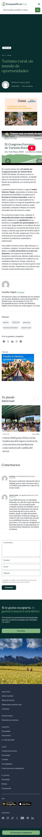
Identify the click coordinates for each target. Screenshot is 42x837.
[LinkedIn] (12, 341)
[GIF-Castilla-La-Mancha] (18, 355)
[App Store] (25, 802)
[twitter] (17, 818)
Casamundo (6, 788)
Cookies (5, 759)
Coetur (6, 434)
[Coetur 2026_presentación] (21, 406)
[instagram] (8, 818)
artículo (6, 322)
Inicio (3, 55)
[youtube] (22, 818)
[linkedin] (32, 818)
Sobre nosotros (7, 696)
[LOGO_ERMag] (14, 3)
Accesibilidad (7, 764)
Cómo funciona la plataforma (13, 768)
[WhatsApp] (17, 341)
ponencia (26, 322)
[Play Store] (9, 802)
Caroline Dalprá (24, 82)
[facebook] (3, 818)
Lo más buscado (8, 740)
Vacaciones (6, 735)
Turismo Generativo (10, 328)
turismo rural (26, 328)
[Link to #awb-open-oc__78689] (39, 4)
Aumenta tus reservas (10, 720)
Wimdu (4, 784)
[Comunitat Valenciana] (21, 99)
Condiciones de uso (9, 751)
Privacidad (6, 755)
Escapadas (6, 731)
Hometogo (6, 779)
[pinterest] (27, 818)
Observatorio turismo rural (11, 705)
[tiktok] (12, 818)
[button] (34, 398)
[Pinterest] (21, 341)
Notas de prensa (8, 700)
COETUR (15, 322)
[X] (8, 341)
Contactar (5, 709)
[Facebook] (4, 341)
